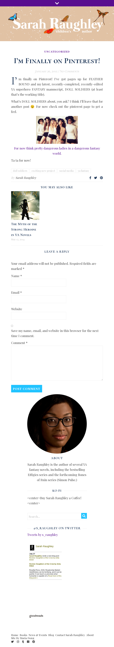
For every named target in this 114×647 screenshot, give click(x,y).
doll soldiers (20, 170)
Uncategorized (57, 51)
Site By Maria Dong (22, 638)
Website (16, 309)
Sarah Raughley (25, 178)
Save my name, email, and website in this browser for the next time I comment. (55, 333)
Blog (51, 635)
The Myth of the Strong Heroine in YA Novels (24, 229)
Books (23, 635)
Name (16, 276)
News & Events (38, 635)
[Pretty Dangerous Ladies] (57, 130)
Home (14, 635)
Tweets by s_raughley (42, 534)
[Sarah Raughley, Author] (57, 23)
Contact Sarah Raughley (70, 635)
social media (66, 170)
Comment (19, 343)
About (90, 635)
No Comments (69, 71)
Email (16, 292)
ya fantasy (83, 170)
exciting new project (43, 170)
